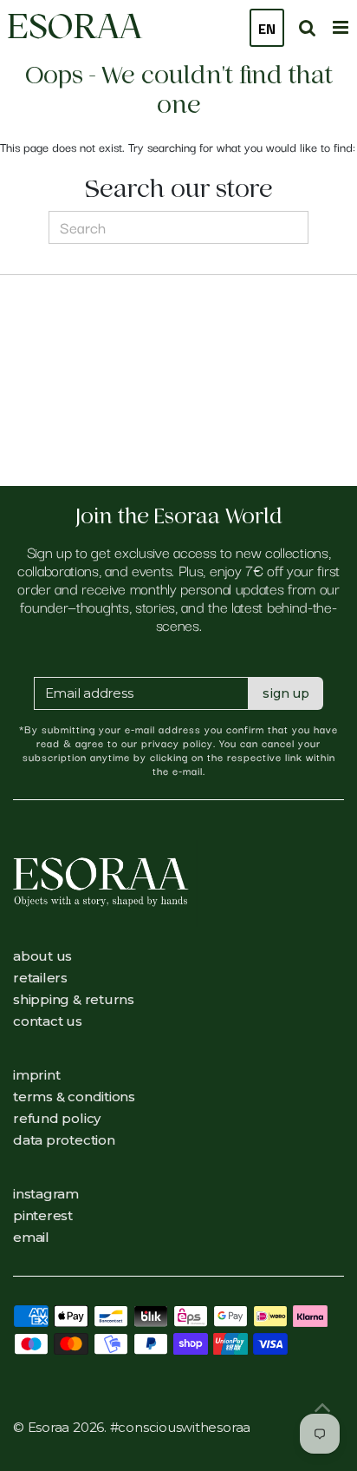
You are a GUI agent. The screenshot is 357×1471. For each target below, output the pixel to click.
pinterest (43, 1215)
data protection (64, 1140)
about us (42, 956)
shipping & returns (73, 999)
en (267, 27)
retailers (40, 977)
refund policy (57, 1118)
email (31, 1237)
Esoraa (74, 26)
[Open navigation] (341, 25)
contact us (47, 1021)
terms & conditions (74, 1096)
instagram (46, 1193)
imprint (36, 1075)
